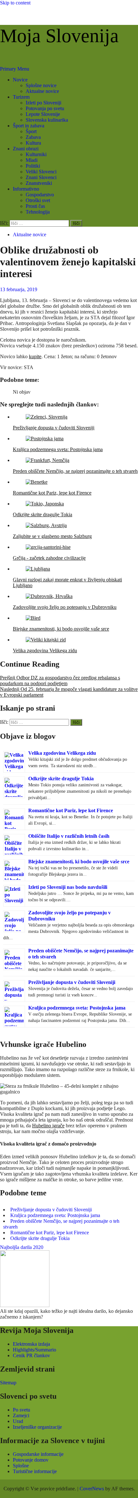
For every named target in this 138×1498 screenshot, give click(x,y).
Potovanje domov (30, 1460)
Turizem (21, 97)
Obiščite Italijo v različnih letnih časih (68, 836)
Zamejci (21, 1415)
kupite (35, 356)
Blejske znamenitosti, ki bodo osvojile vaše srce (78, 861)
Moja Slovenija (59, 35)
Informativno (26, 189)
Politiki (33, 166)
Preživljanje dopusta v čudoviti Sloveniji (71, 982)
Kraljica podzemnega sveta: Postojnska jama (76, 1007)
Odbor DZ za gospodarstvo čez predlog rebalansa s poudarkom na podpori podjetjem (60, 680)
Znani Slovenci (41, 177)
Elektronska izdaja (31, 1344)
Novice (20, 79)
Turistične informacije (35, 1471)
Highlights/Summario (34, 1349)
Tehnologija (38, 212)
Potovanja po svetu (45, 108)
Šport (31, 131)
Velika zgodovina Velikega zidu (62, 753)
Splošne (21, 1465)
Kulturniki (36, 154)
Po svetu (21, 1409)
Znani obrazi (26, 148)
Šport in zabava (28, 125)
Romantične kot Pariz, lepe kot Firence (70, 810)
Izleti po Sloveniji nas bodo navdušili (67, 887)
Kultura (33, 143)
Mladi (32, 160)
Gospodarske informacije (38, 1454)
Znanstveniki (39, 183)
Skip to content (15, 2)
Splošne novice (41, 85)
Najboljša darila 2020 (21, 1247)
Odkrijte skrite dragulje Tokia (61, 778)
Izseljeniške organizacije (37, 1427)
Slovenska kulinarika (47, 120)
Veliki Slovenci (41, 171)
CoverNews (92, 1488)
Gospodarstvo (40, 194)
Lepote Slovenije (43, 114)
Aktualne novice (42, 91)
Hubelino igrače (48, 1125)
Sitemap (8, 1382)
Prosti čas (35, 206)
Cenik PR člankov (31, 1355)
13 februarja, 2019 (18, 289)
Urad (18, 1421)
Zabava (33, 137)
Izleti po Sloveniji (43, 102)
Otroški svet (38, 200)
